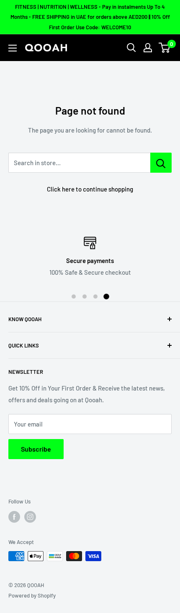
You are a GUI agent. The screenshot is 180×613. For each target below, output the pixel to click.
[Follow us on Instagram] (30, 517)
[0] (164, 48)
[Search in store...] (161, 163)
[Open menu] (12, 48)
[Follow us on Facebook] (14, 517)
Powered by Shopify (32, 595)
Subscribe (36, 449)
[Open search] (131, 47)
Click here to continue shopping (90, 189)
